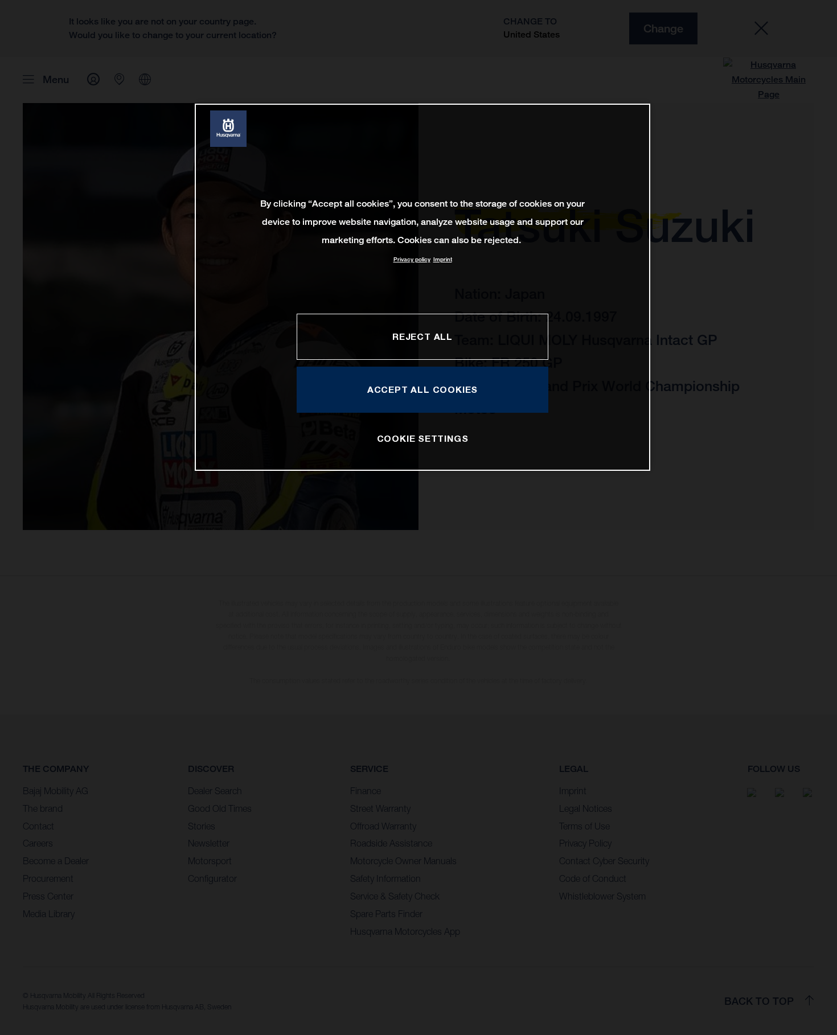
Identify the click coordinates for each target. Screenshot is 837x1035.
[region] (422, 287)
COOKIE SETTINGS (423, 438)
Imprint (442, 259)
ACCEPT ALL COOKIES (422, 389)
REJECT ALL (422, 336)
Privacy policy (411, 259)
